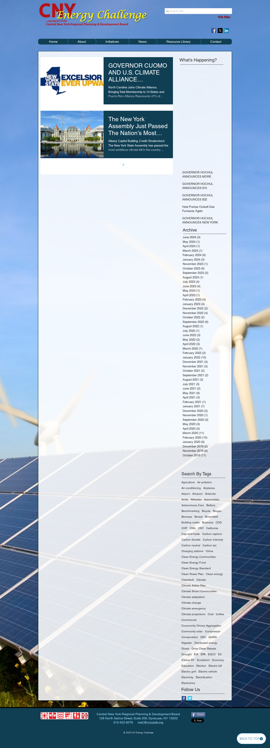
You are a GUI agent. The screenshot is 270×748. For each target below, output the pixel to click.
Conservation (189, 637)
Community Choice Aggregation (201, 625)
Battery (210, 505)
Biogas (217, 511)
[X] (220, 30)
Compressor (212, 631)
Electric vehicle (207, 671)
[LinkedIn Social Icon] (226, 30)
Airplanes (209, 488)
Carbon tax (209, 545)
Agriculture (188, 482)
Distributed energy (205, 642)
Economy (218, 660)
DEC (203, 637)
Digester (186, 642)
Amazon (197, 493)
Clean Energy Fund (193, 562)
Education (187, 665)
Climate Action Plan (193, 585)
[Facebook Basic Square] (184, 698)
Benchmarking (190, 511)
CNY (201, 528)
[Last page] (139, 164)
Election (201, 665)
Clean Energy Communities (198, 556)
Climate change (191, 602)
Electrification (204, 677)
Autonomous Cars (192, 505)
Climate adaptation (193, 597)
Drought (186, 654)
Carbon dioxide (190, 539)
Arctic (184, 499)
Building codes (190, 522)
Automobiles (211, 499)
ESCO (212, 654)
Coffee (220, 614)
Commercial (188, 619)
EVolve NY (187, 660)
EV (220, 654)
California (212, 528)
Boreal (198, 516)
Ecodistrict (203, 660)
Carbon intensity (213, 539)
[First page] (73, 164)
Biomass (186, 516)
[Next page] (131, 164)
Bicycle (206, 511)
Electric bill (215, 665)
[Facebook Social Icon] (213, 30)
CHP (184, 528)
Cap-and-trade (190, 533)
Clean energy (214, 574)
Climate (201, 579)
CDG (219, 522)
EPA (203, 654)
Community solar (192, 631)
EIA (196, 654)
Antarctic (210, 493)
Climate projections (193, 614)
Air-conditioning (191, 488)
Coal (210, 614)
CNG (193, 528)
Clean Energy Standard (196, 568)
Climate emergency (193, 608)
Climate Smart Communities (199, 591)
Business (207, 522)
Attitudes (196, 499)
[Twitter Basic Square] (190, 698)
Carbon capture (212, 533)
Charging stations (192, 551)
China (209, 551)
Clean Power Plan (192, 574)
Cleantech (187, 579)
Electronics (188, 683)
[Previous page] (81, 164)
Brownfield (211, 516)
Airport (185, 493)
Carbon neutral (190, 545)
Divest (185, 648)
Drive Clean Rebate (204, 648)
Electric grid (188, 671)
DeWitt (213, 637)
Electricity (187, 677)
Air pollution (204, 482)
